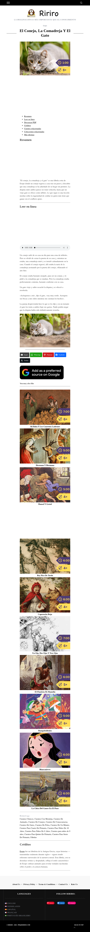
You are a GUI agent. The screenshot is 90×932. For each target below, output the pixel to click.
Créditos (27, 125)
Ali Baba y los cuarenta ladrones (45, 426)
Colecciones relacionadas (34, 131)
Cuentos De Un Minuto (60, 825)
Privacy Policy (29, 884)
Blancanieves (45, 769)
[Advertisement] (45, 97)
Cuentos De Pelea (42, 825)
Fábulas (34, 837)
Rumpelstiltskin (45, 731)
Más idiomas (29, 134)
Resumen (28, 116)
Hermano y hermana (45, 465)
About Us (16, 884)
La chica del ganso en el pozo (45, 808)
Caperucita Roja (45, 614)
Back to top (78, 925)
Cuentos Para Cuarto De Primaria (33, 828)
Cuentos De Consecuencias (57, 822)
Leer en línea (29, 119)
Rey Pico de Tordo (45, 575)
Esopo (45, 26)
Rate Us (74, 884)
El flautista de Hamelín (45, 692)
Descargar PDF (30, 122)
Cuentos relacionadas (32, 128)
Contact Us (63, 884)
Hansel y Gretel (45, 504)
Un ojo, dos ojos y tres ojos (45, 653)
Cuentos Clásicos (26, 818)
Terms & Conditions (47, 884)
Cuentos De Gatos (27, 825)
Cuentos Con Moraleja (44, 818)
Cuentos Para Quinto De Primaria (37, 834)
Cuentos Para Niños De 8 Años (37, 831)
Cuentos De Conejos (36, 822)
